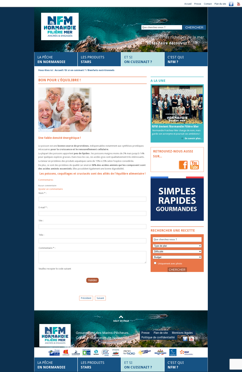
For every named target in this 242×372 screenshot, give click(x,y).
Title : (41, 235)
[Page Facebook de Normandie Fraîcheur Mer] (183, 165)
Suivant (100, 298)
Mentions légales (182, 332)
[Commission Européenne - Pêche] (54, 352)
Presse (197, 3)
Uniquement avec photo (169, 263)
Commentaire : (47, 248)
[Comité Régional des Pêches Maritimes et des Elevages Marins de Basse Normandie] (116, 352)
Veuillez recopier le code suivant (55, 268)
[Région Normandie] (66, 352)
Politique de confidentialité (158, 337)
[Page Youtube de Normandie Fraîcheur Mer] (194, 165)
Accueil (188, 3)
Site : (41, 220)
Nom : (42, 193)
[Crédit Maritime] (172, 352)
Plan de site (161, 332)
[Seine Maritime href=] (96, 352)
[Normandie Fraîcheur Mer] (60, 26)
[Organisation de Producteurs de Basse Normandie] (105, 352)
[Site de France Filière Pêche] (144, 352)
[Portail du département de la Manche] (76, 352)
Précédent (86, 298)
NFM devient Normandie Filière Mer (175, 126)
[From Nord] (129, 352)
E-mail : (43, 207)
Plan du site (220, 3)
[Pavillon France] (177, 220)
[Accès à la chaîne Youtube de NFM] (238, 3)
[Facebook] (231, 3)
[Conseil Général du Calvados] (86, 352)
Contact (208, 3)
